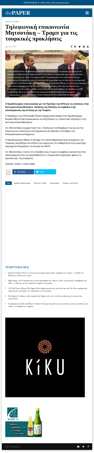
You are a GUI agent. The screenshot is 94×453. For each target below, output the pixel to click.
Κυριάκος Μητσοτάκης (22, 183)
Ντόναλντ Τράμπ (40, 183)
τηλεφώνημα (54, 183)
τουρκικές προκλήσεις (70, 183)
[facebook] (88, 446)
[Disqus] (47, 228)
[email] (78, 446)
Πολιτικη (12, 21)
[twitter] (83, 446)
